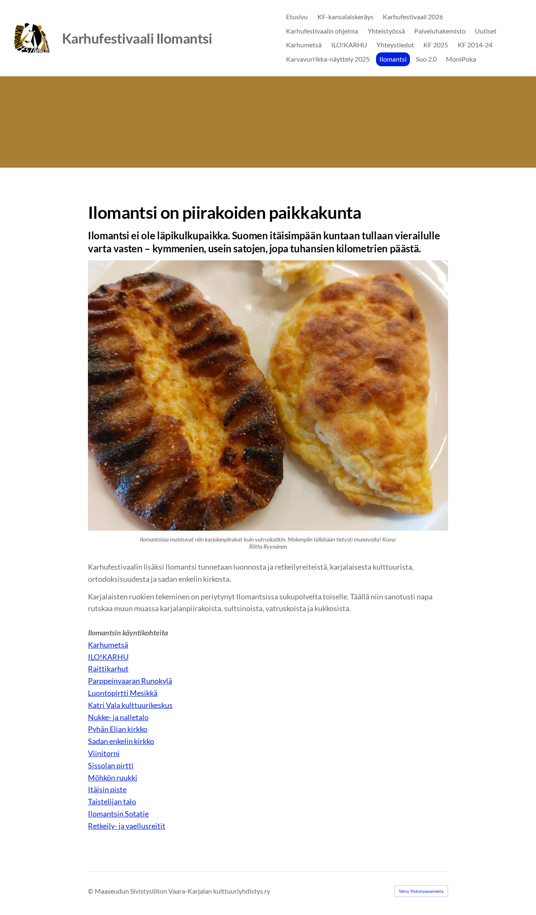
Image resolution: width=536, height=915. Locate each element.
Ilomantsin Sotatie (118, 813)
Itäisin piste (107, 789)
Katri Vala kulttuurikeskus (130, 705)
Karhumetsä (108, 644)
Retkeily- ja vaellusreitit (126, 825)
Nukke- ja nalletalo (118, 717)
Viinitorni (104, 753)
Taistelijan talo (112, 801)
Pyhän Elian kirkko (117, 729)
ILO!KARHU (108, 656)
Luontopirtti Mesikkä (122, 692)
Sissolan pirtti (111, 765)
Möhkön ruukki (112, 777)
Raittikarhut (108, 668)
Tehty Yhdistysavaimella (421, 891)
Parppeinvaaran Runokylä (130, 680)
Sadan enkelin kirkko (121, 741)
